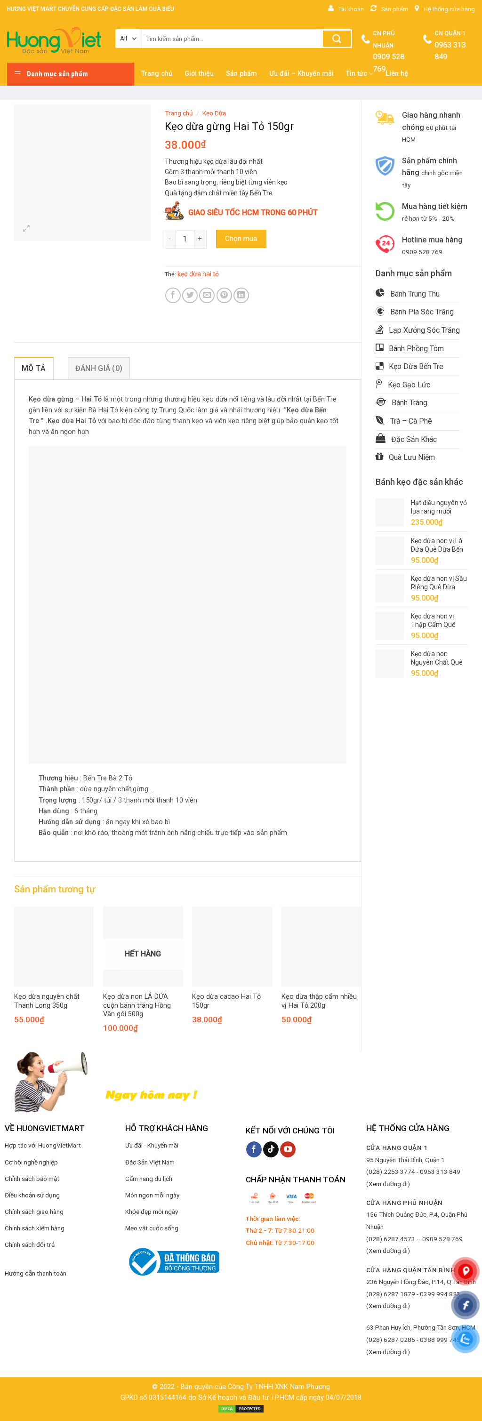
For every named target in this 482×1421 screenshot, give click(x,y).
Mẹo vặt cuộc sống (151, 1228)
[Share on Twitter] (190, 295)
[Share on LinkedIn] (241, 295)
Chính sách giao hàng (34, 1211)
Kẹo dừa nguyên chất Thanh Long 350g (47, 1001)
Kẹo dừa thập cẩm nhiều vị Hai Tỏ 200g (319, 1001)
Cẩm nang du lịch (148, 1178)
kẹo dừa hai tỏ (198, 274)
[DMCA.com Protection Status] (241, 1409)
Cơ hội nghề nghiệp (31, 1162)
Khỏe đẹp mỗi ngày (151, 1211)
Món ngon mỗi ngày (152, 1195)
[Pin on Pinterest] (224, 295)
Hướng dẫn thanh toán (35, 1273)
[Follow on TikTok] (271, 1149)
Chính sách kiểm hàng (34, 1228)
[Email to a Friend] (207, 295)
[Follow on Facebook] (254, 1149)
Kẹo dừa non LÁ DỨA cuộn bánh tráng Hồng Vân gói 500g (137, 1005)
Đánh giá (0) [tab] (99, 368)
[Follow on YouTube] (288, 1149)
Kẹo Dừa (214, 113)
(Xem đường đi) (388, 1184)
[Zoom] (26, 229)
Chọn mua (241, 238)
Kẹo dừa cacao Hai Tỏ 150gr (226, 1001)
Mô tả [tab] (34, 368)
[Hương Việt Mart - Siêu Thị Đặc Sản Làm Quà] (54, 40)
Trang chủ (179, 113)
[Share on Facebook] (173, 295)
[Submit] (336, 38)
